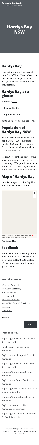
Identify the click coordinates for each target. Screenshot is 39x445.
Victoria (6, 307)
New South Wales (11, 299)
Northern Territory (11, 288)
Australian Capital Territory (16, 303)
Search (5, 317)
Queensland (8, 296)
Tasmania (7, 310)
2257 (14, 101)
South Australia (10, 292)
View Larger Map (9, 241)
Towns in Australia (12, 3)
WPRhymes (19, 434)
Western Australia (11, 285)
